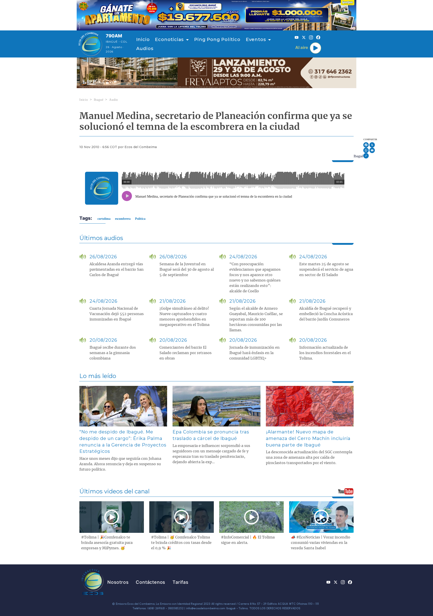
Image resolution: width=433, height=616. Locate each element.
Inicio (143, 39)
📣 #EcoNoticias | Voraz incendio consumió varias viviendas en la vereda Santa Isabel (320, 543)
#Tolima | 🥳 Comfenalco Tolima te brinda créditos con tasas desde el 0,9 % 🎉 (181, 543)
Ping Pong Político (217, 39)
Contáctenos (150, 582)
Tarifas (181, 582)
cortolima (104, 218)
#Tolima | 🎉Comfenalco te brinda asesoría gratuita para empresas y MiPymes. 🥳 (107, 543)
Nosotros (118, 582)
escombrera (123, 218)
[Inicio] (90, 43)
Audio (113, 99)
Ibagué (99, 99)
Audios (145, 48)
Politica (140, 218)
